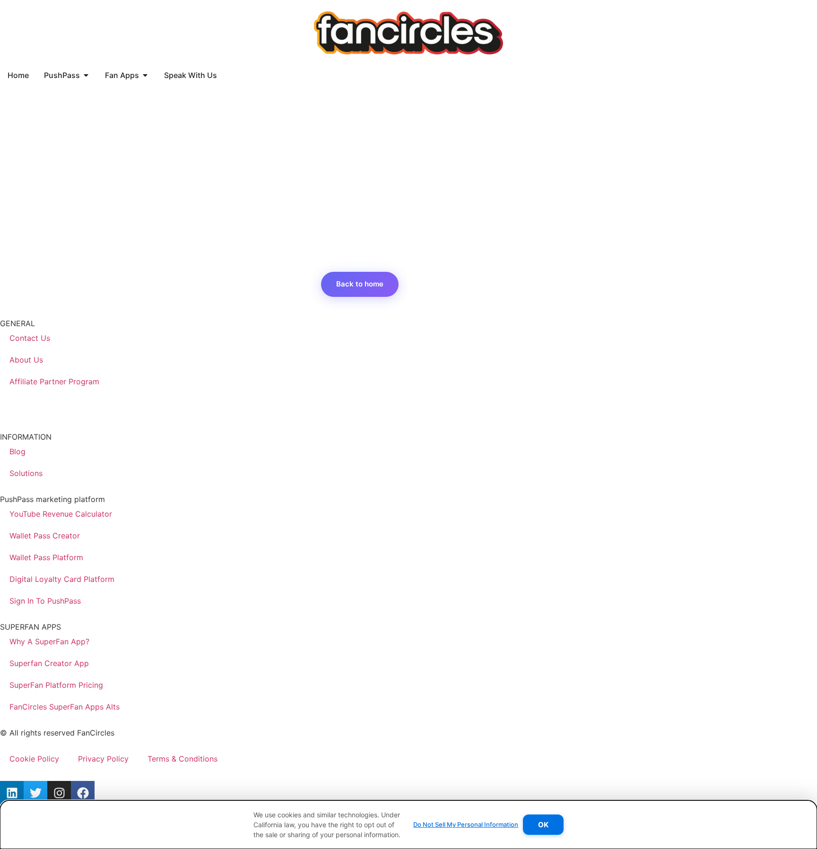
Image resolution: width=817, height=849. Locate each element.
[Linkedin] (12, 793)
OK (543, 824)
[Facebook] (83, 793)
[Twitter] (35, 793)
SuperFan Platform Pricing (56, 685)
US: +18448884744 (35, 398)
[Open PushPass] (86, 75)
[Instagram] (59, 793)
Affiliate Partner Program (54, 381)
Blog (17, 451)
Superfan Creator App (49, 663)
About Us (26, 359)
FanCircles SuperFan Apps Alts (64, 706)
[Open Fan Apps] (145, 75)
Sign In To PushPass (45, 601)
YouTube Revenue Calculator (60, 514)
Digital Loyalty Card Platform (61, 579)
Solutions (26, 473)
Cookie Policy (34, 758)
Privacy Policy (103, 758)
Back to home (359, 283)
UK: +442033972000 (38, 409)
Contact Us (29, 338)
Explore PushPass (450, 283)
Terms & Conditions (182, 758)
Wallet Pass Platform (46, 557)
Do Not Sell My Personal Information (465, 824)
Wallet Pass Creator (44, 535)
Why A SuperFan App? (49, 641)
